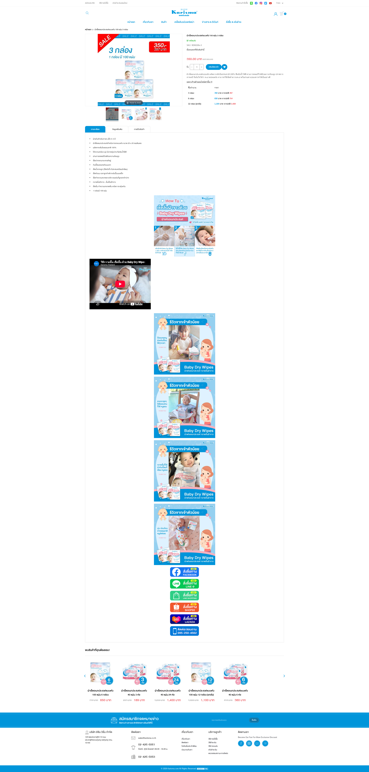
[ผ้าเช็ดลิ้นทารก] (112, 114)
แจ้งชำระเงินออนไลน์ (120, 3)
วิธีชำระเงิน (212, 742)
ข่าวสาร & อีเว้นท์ (210, 22)
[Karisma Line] (184, 584)
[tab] (95, 129)
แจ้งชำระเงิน (212, 749)
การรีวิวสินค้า (139, 129)
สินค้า (164, 22)
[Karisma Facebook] (184, 572)
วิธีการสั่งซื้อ (103, 3)
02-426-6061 (146, 745)
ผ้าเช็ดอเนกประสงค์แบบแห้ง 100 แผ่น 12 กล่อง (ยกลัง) (201, 693)
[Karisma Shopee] (184, 607)
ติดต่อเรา (185, 742)
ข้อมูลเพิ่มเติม (117, 129)
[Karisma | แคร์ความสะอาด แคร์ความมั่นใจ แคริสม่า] (184, 12)
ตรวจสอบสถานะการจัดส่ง (218, 753)
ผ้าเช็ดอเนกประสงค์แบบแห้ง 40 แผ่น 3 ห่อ (134, 693)
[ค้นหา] (87, 13)
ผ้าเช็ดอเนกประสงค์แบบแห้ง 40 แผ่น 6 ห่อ (235, 693)
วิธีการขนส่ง (213, 746)
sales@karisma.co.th (147, 738)
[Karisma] (184, 631)
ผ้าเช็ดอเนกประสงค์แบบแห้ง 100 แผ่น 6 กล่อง (100, 693)
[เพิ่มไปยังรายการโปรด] (224, 67)
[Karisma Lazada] (184, 619)
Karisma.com (173, 769)
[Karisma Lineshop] (184, 595)
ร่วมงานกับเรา (187, 749)
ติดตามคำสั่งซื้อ (242, 3)
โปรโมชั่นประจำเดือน (189, 746)
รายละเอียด (95, 129)
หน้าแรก (131, 22)
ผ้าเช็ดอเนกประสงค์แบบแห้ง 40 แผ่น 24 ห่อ (167, 693)
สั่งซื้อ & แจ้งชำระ (234, 22)
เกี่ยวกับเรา (148, 22)
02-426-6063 (146, 757)
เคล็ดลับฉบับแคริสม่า (184, 22)
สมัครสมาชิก (90, 3)
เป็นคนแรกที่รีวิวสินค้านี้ (195, 49)
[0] (282, 14)
